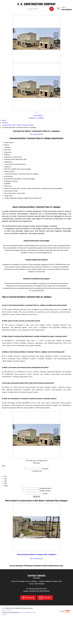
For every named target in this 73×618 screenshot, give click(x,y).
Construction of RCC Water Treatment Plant (18, 125)
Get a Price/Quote (36, 134)
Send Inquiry (37, 115)
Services (5, 123)
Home (4, 120)
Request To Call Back (36, 118)
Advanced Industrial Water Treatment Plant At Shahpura (36, 555)
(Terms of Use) (6, 610)
